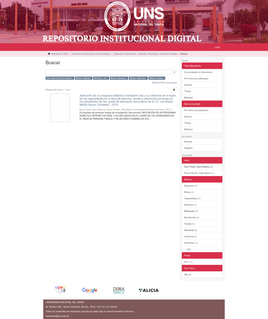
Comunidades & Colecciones (198, 72)
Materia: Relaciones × (138, 78)
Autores (188, 84)
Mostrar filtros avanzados (164, 82)
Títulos (187, 91)
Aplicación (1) (191, 185)
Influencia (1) (190, 236)
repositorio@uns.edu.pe (57, 315)
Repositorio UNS (59, 53)
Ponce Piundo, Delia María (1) (199, 173)
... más (187, 249)
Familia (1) (189, 223)
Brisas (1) (189, 192)
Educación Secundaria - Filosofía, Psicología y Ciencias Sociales (145, 53)
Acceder (188, 141)
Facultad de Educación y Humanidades (91, 53)
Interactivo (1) (191, 242)
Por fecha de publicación (196, 78)
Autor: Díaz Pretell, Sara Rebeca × (60, 78)
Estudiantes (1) (191, 217)
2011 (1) (188, 261)
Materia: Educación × (119, 78)
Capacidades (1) (192, 198)
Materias (188, 97)
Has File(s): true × (101, 78)
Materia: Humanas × (84, 78)
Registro (188, 147)
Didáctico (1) (190, 204)
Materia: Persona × (156, 78)
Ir (174, 72)
